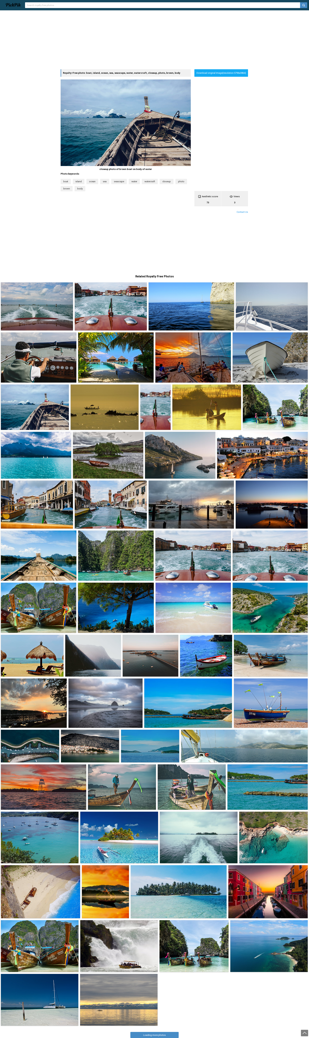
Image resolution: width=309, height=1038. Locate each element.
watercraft (149, 181)
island (78, 181)
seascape (119, 181)
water (134, 181)
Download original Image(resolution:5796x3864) (221, 73)
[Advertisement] (154, 40)
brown (66, 188)
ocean (92, 181)
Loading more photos (154, 1035)
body (80, 188)
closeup (166, 181)
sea (105, 181)
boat (65, 181)
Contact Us (242, 212)
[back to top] (304, 1033)
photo (181, 181)
